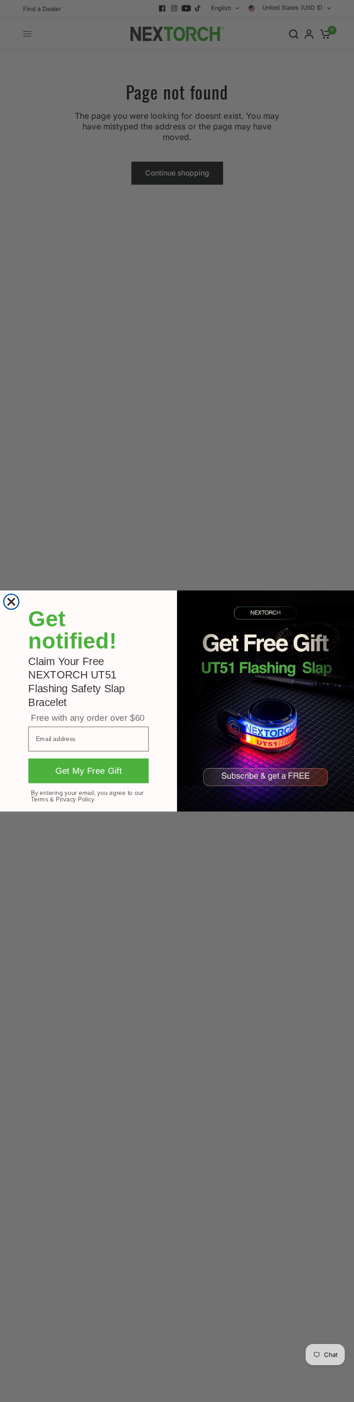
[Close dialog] (11, 602)
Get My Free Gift (88, 771)
